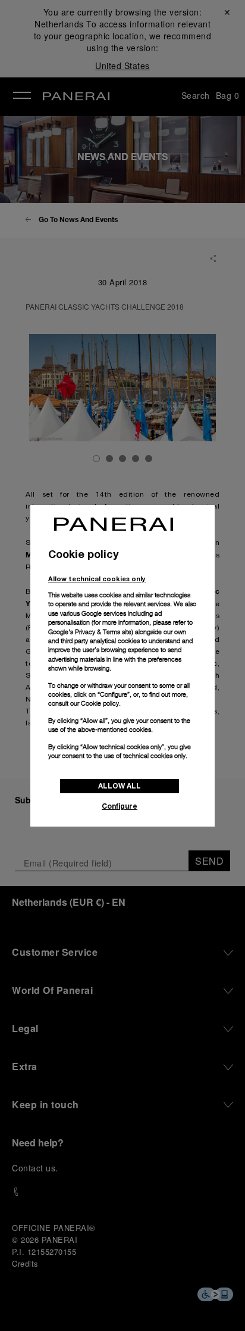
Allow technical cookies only (97, 578)
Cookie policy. (101, 703)
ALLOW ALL (119, 785)
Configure (119, 806)
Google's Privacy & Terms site (89, 632)
